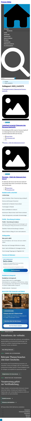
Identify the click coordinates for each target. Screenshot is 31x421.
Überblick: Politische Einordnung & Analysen (13, 228)
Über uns (28, 415)
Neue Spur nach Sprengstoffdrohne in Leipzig (13, 245)
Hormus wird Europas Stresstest (10, 201)
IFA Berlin (6, 40)
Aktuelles (6, 29)
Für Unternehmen (8, 45)
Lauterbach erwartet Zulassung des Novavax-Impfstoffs (14, 126)
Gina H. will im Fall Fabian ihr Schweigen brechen (13, 248)
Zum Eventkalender (15, 270)
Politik (5, 32)
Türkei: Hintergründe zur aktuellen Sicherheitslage (14, 215)
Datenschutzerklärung (24, 411)
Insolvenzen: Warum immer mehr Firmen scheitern (14, 212)
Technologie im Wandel (8, 207)
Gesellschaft (7, 36)
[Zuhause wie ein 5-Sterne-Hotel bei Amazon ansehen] (15, 301)
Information (27, 413)
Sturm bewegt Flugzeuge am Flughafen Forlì (13, 251)
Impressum (14, 288)
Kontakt (28, 417)
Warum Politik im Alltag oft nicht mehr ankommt (14, 231)
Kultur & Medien (8, 38)
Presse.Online (6, 2)
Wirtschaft (7, 34)
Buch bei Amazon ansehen (15, 325)
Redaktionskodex (6, 288)
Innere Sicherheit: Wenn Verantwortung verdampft (14, 198)
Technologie (7, 42)
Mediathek (9, 30)
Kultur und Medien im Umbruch (9, 209)
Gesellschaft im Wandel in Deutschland (12, 204)
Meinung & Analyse (9, 43)
